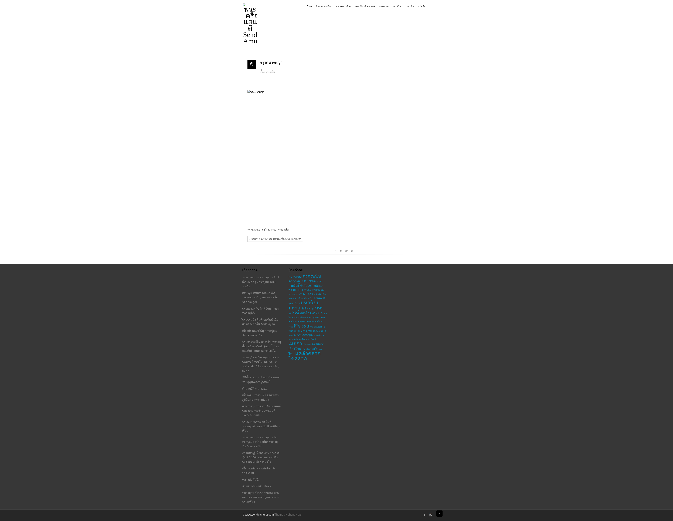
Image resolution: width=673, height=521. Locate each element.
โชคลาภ (297, 358)
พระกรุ (307, 289)
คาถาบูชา (295, 280)
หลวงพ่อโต (293, 339)
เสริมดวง (318, 344)
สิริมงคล (301, 326)
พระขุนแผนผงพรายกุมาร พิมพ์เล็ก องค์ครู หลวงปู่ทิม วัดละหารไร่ (260, 281)
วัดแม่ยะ (310, 321)
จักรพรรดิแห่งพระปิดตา (256, 486)
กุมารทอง (295, 276)
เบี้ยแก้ (313, 339)
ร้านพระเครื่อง (323, 6)
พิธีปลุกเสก (315, 298)
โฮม (309, 6)
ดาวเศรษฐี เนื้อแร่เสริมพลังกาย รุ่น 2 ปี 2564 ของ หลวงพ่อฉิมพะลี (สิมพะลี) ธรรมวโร (261, 457)
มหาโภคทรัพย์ (309, 313)
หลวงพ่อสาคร (319, 335)
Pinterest (351, 251)
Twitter (341, 251)
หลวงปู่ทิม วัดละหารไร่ (313, 331)
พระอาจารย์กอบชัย (297, 298)
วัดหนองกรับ (300, 321)
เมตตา (295, 343)
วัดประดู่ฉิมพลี (313, 317)
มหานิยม (310, 302)
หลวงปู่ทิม (294, 331)
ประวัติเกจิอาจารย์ (365, 6)
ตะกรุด (310, 280)
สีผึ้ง (311, 326)
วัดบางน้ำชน (300, 317)
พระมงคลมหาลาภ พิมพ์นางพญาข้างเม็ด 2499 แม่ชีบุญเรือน (261, 426)
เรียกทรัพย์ (307, 344)
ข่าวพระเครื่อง (343, 6)
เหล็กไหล (306, 349)
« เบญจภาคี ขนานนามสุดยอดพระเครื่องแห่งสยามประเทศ (275, 238)
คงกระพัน (311, 276)
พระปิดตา (306, 294)
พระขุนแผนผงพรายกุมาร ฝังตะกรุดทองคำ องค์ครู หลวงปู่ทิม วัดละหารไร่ (260, 441)
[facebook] (424, 514)
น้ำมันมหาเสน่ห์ (309, 285)
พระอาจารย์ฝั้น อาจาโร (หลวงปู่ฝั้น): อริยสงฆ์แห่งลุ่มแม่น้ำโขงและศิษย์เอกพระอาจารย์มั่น (261, 346)
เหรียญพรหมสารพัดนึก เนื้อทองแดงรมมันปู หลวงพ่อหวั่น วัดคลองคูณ (260, 297)
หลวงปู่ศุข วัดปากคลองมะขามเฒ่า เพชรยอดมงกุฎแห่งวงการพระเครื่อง (260, 497)
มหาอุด (310, 308)
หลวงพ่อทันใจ (250, 479)
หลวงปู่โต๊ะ (308, 334)
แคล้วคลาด (308, 353)
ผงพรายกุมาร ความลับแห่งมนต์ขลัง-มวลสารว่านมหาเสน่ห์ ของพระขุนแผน (261, 410)
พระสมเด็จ (320, 294)
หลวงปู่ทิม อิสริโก (295, 335)
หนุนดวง (319, 326)
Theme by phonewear (288, 514)
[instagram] (430, 514)
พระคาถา (384, 6)
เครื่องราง (304, 339)
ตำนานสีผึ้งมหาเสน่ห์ (255, 388)
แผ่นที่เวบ (423, 6)
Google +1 (346, 251)
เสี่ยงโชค (294, 348)
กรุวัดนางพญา (271, 62)
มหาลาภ (297, 307)
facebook (336, 251)
